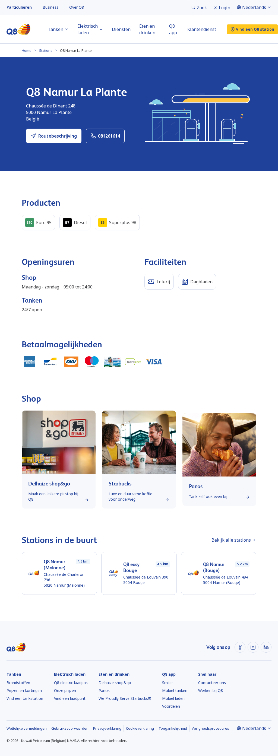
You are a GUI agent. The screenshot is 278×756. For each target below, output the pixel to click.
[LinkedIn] (266, 647)
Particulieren (19, 7)
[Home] (18, 29)
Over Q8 (76, 7)
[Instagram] (253, 647)
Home (26, 50)
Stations (45, 50)
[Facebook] (240, 647)
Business (50, 7)
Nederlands (254, 7)
